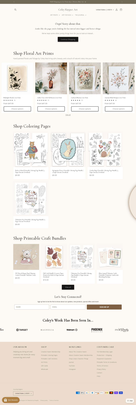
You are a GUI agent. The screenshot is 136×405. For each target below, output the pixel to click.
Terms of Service (102, 366)
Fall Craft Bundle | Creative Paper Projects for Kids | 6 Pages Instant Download (53, 275)
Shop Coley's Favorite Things (78, 359)
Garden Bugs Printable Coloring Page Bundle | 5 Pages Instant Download (104, 171)
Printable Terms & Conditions (107, 362)
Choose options (17, 109)
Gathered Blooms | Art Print (79, 98)
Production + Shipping (104, 355)
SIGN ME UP (104, 307)
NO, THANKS (111, 214)
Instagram (72, 369)
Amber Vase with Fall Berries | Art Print (49, 98)
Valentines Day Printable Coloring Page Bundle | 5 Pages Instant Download (30, 220)
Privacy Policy (101, 369)
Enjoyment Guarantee (104, 359)
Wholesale (44, 369)
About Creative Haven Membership (81, 355)
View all (68, 115)
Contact (99, 373)
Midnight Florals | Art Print (12, 98)
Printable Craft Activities (49, 359)
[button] (15, 9)
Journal (71, 362)
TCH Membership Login (105, 352)
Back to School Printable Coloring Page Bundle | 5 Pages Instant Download (30, 171)
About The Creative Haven (78, 352)
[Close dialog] (131, 183)
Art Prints (44, 362)
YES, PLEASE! (111, 208)
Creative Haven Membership (50, 352)
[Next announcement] (122, 2)
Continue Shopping (68, 39)
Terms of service (54, 400)
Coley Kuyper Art (22, 400)
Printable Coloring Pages (49, 355)
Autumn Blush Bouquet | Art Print (115, 98)
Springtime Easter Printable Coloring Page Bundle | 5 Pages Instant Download (67, 171)
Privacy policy (44, 400)
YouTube (72, 366)
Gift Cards (44, 366)
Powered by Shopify (33, 400)
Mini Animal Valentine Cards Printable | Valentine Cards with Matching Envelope (108, 275)
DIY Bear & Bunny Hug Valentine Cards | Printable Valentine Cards (25, 274)
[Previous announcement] (14, 2)
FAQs (98, 376)
